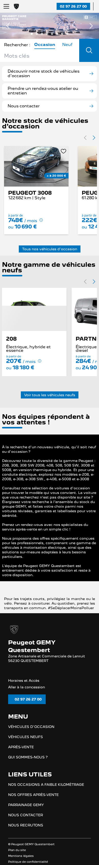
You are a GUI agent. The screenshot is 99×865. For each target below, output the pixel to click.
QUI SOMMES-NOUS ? (28, 828)
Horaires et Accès (23, 751)
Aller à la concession (26, 758)
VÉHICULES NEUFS (25, 808)
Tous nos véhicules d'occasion (49, 249)
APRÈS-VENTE (21, 818)
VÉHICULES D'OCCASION (31, 798)
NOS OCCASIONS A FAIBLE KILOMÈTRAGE (46, 856)
